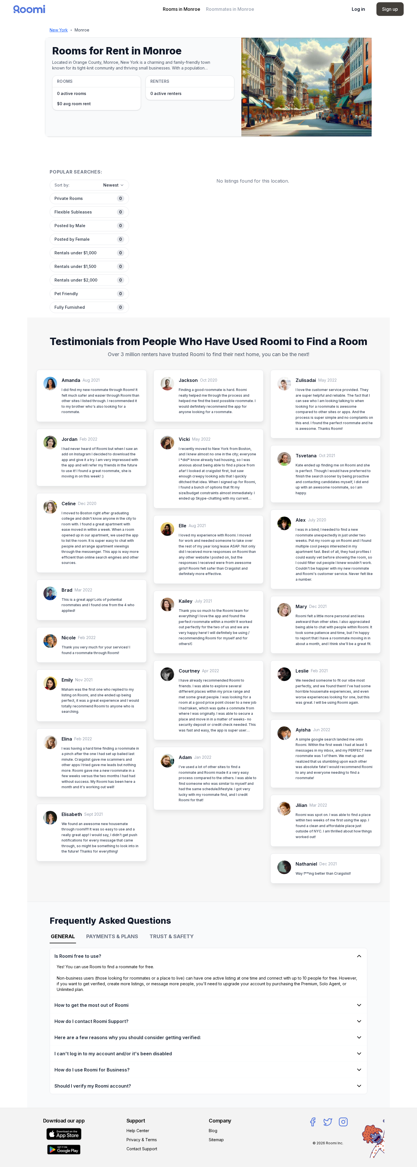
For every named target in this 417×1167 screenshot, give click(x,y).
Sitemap (216, 1139)
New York (59, 30)
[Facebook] (312, 1122)
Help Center (138, 1130)
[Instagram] (343, 1122)
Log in (358, 9)
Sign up (390, 9)
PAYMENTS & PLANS (112, 936)
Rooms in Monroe (181, 9)
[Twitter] (328, 1122)
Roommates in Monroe (230, 9)
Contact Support (142, 1148)
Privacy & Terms (142, 1139)
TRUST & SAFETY (171, 936)
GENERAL (63, 936)
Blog (213, 1130)
